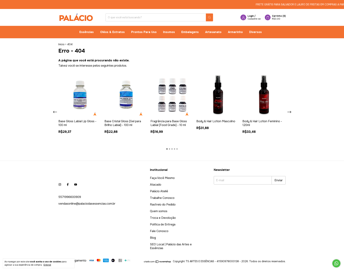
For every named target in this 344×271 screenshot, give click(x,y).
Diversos (255, 32)
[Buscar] (209, 17)
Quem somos (158, 211)
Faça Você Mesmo (162, 178)
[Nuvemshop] (157, 262)
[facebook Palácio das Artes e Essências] (67, 184)
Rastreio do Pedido (163, 204)
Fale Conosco (159, 231)
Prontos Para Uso (144, 32)
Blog (153, 238)
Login (251, 16)
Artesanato (213, 32)
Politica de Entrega (162, 224)
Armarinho (235, 32)
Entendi (47, 265)
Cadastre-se (254, 18)
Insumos (169, 32)
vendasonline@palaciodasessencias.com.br (86, 203)
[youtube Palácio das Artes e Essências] (75, 184)
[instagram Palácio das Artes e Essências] (59, 184)
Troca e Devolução (163, 218)
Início (61, 44)
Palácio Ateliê (159, 191)
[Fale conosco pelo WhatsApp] (336, 263)
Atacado (155, 184)
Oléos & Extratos (112, 32)
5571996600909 (69, 197)
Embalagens (190, 32)
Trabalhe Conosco (162, 198)
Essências (86, 32)
